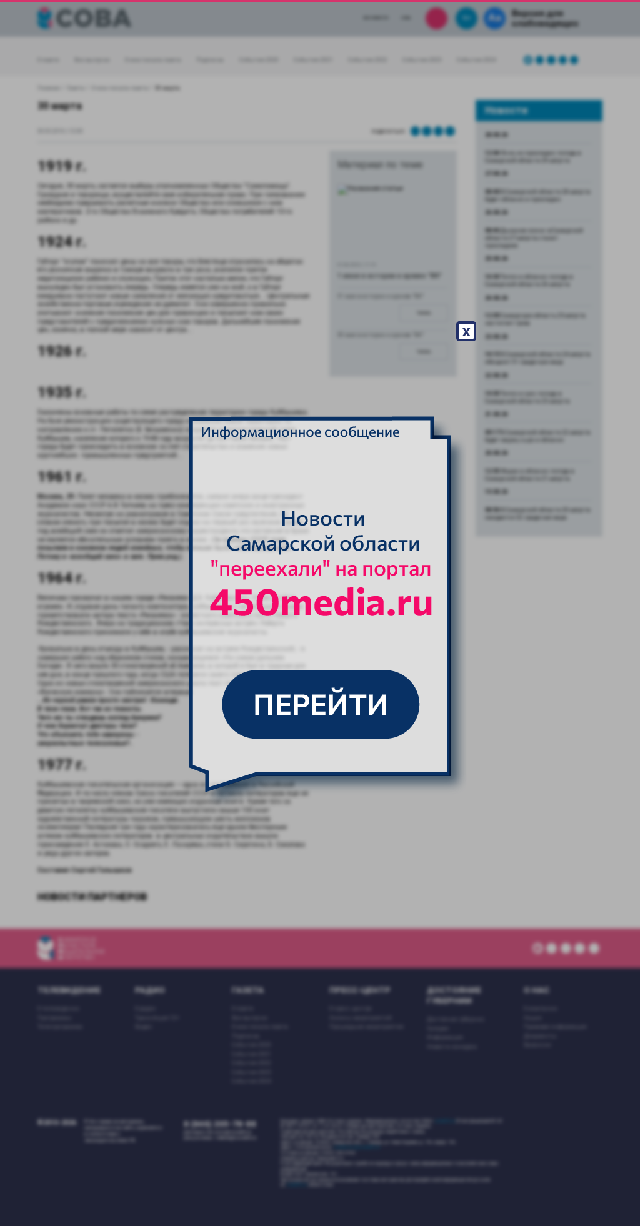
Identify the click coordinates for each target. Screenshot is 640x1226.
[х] (320, 613)
